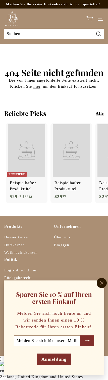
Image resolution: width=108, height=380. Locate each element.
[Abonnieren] (87, 340)
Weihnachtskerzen (21, 252)
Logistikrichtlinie (20, 270)
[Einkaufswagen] (89, 18)
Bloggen (61, 245)
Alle (100, 113)
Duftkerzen (14, 245)
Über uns (62, 237)
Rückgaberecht (18, 278)
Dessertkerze (16, 237)
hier (36, 86)
